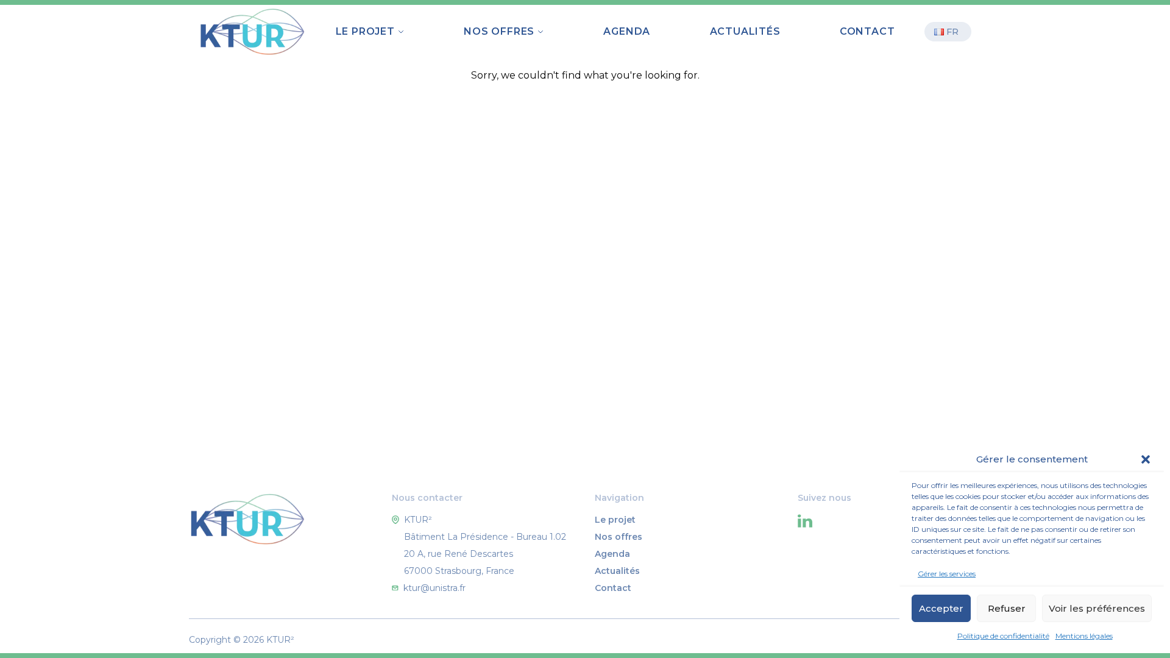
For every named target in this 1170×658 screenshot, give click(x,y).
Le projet (615, 519)
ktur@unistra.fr (434, 587)
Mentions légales (1084, 635)
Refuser (1007, 608)
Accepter (941, 608)
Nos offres (618, 536)
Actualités (745, 31)
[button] (1146, 459)
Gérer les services (947, 573)
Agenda (626, 31)
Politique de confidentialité (1003, 635)
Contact (867, 31)
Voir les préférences (1097, 608)
